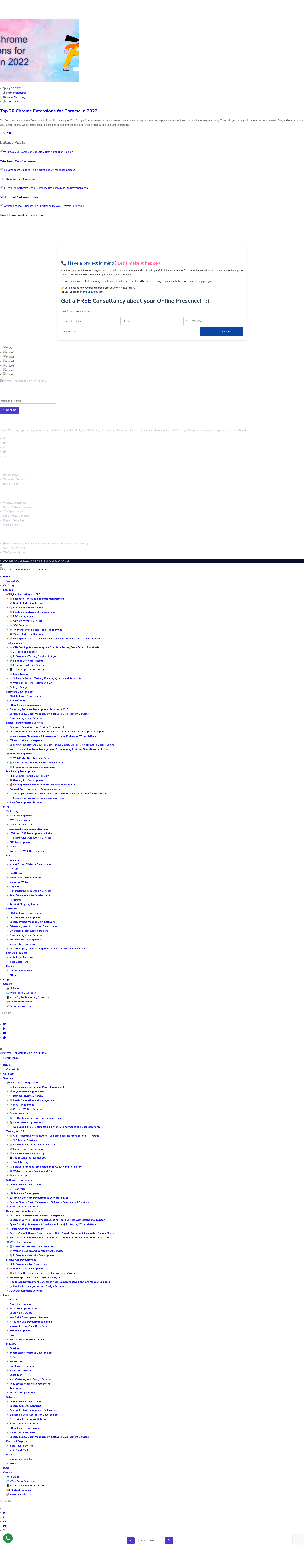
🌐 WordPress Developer (21, 992)
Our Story (8, 585)
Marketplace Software (22, 944)
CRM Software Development (26, 696)
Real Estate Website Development (30, 895)
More (6, 806)
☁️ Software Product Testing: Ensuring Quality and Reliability (46, 678)
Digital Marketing (15, 97)
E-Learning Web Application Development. (34, 926)
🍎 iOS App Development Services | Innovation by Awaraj (43, 784)
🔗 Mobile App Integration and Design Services (37, 798)
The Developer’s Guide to (17, 179)
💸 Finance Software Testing (26, 660)
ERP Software (17, 700)
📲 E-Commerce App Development (30, 775)
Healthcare (16, 873)
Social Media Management (18, 507)
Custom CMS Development (25, 917)
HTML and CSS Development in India (31, 833)
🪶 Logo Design (19, 687)
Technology (13, 811)
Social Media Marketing (16, 515)
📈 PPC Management (22, 616)
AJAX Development (21, 815)
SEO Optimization (13, 511)
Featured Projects (16, 953)
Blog (6, 979)
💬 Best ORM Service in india (26, 607)
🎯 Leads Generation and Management (32, 612)
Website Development (15, 502)
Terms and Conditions (15, 479)
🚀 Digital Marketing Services (27, 603)
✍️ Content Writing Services (26, 620)
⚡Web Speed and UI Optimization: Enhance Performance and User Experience (55, 638)
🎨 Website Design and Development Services (36, 762)
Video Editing (10, 524)
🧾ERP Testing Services (23, 651)
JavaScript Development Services (29, 829)
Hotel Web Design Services (25, 877)
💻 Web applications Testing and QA (31, 682)
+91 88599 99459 (93, 291)
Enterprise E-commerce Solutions (29, 930)
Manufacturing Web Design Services (30, 891)
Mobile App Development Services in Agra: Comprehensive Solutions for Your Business (60, 793)
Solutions (12, 908)
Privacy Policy (11, 474)
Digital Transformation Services (24, 722)
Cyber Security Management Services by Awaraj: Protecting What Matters (53, 736)
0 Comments (13, 101)
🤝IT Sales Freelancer (19, 1001)
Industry (11, 855)
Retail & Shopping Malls (24, 904)
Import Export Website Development (31, 864)
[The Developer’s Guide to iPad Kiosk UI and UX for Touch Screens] (37, 169)
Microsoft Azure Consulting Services (30, 837)
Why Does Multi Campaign (18, 161)
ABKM (13, 975)
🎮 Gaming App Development (27, 780)
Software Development (20, 691)
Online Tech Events (21, 970)
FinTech (14, 868)
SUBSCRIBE (9, 410)
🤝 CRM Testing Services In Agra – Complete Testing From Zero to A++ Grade (54, 647)
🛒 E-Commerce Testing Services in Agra (33, 656)
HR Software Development (25, 705)
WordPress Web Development (27, 851)
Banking (14, 860)
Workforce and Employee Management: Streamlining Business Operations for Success (60, 749)
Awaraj (65, 560)
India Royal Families (21, 957)
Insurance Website (20, 882)
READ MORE (7, 133)
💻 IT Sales (12, 988)
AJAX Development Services (26, 802)
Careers (7, 984)
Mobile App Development (21, 771)
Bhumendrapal (17, 92)
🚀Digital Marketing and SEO (23, 594)
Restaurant (16, 899)
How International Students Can (21, 215)
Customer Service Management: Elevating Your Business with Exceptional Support (58, 731)
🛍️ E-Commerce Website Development (32, 767)
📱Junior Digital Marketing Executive (27, 997)
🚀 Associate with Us (18, 1006)
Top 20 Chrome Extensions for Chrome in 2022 (49, 111)
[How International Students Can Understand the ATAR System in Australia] (42, 205)
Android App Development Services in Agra (35, 789)
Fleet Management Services (26, 718)
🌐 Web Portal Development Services (31, 758)
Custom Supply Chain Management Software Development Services (49, 713)
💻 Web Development (19, 753)
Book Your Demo (221, 331)
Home (6, 576)
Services (8, 589)
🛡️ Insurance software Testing (27, 665)
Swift (13, 846)
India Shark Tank (19, 961)
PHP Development (20, 842)
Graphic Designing (13, 520)
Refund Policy (11, 483)
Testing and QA (15, 643)
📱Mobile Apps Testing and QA (28, 669)
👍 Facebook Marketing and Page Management (37, 598)
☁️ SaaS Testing (19, 674)
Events (10, 966)
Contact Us (12, 581)
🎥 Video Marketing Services (26, 634)
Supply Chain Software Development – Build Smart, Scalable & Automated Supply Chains (62, 744)
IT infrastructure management (27, 740)
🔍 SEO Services (19, 625)
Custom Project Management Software (32, 922)
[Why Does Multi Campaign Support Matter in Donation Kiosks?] (36, 151)
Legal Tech (16, 886)
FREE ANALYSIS (9, 1057)
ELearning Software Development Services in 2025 (39, 709)
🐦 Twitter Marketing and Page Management (36, 629)
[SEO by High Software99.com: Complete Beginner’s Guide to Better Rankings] (44, 187)
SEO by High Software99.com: (20, 197)
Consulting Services (21, 824)
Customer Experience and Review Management (37, 727)
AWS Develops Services (23, 820)
